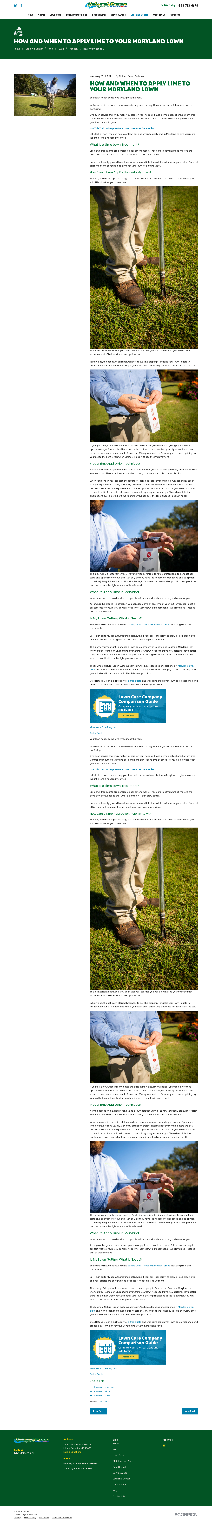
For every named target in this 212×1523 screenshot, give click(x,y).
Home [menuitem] (30, 14)
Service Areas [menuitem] (118, 14)
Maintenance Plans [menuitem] (76, 14)
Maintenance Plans (123, 1461)
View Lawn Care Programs (104, 727)
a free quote (134, 680)
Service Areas (120, 1472)
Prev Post (98, 1411)
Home (116, 1443)
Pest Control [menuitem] (99, 14)
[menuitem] (17, 1517)
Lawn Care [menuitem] (55, 14)
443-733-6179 (188, 5)
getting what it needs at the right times (149, 624)
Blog (115, 1490)
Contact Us (119, 1496)
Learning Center (121, 1478)
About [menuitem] (41, 14)
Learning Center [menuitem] (139, 14)
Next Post (190, 1411)
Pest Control (119, 1467)
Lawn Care (103, 1401)
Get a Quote (96, 733)
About (116, 1449)
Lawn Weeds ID (121, 1484)
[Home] (106, 5)
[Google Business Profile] (15, 5)
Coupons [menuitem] (175, 14)
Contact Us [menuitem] (159, 14)
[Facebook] (21, 5)
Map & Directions (72, 1452)
